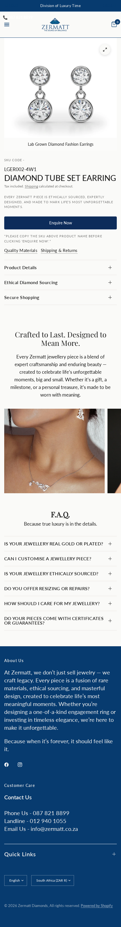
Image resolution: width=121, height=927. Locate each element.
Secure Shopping (21, 297)
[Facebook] (10, 764)
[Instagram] (24, 764)
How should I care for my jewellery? (52, 603)
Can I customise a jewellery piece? (47, 558)
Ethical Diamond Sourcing (31, 282)
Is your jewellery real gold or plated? (53, 543)
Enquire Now (60, 222)
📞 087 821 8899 (18, 17)
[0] (113, 24)
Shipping (31, 186)
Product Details (20, 267)
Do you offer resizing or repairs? (47, 588)
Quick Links (20, 854)
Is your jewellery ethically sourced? (51, 573)
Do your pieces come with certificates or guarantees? (54, 620)
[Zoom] (105, 49)
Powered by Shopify (97, 905)
